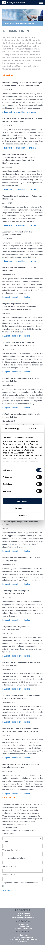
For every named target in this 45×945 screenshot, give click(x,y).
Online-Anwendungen (24, 928)
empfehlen (20, 112)
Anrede (5, 842)
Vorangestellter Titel (10, 850)
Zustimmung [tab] (12, 428)
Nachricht (24, 924)
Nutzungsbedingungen (24, 937)
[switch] (39, 477)
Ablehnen (22, 515)
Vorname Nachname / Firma (13, 858)
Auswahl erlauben (22, 508)
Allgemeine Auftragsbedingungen (24, 939)
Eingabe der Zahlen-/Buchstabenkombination (20, 883)
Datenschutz (24, 941)
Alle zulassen (22, 501)
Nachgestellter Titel (9, 866)
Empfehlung (24, 926)
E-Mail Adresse (8, 874)
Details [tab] (33, 428)
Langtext (8, 112)
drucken (32, 112)
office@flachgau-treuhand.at (23, 918)
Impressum (24, 935)
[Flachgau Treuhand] (13, 3)
